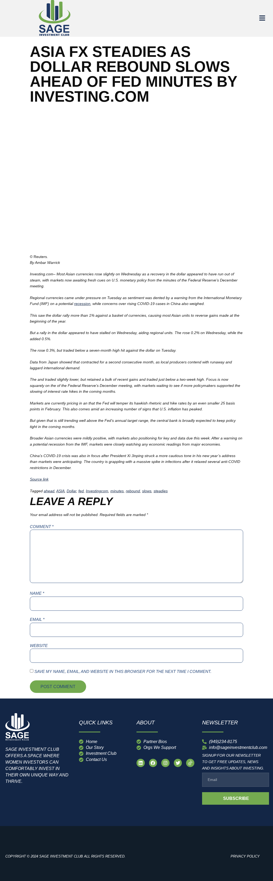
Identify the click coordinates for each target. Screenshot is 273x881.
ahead (49, 491)
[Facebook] (153, 763)
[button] (262, 18)
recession (82, 303)
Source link (39, 479)
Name (37, 593)
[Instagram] (165, 763)
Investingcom (97, 491)
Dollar (71, 491)
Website (39, 645)
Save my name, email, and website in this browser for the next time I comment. (122, 671)
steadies (161, 491)
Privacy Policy (245, 856)
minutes (117, 491)
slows (146, 491)
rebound (133, 491)
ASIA (60, 491)
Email (37, 619)
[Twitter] (178, 763)
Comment (42, 526)
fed (81, 491)
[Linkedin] (140, 763)
